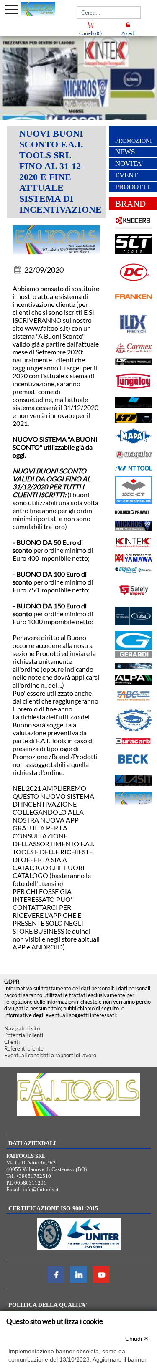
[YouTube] (101, 1280)
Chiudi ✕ (137, 1338)
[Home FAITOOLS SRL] (38, 9)
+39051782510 (33, 1176)
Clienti (12, 1041)
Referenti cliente (24, 1048)
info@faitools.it (41, 1189)
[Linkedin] (78, 1280)
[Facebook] (56, 1280)
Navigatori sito (22, 1028)
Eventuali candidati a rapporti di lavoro (50, 1055)
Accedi (128, 33)
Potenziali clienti (23, 1035)
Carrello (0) (90, 33)
